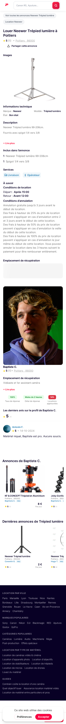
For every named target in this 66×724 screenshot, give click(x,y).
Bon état (13, 115)
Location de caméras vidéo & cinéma (21, 655)
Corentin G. (12, 561)
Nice (42, 598)
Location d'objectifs (42, 659)
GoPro (14, 627)
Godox (5, 627)
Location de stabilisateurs (15, 663)
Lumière (18, 639)
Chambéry (17, 611)
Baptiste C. (10, 366)
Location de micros (12, 668)
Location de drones (35, 668)
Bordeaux (7, 602)
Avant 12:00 (21, 195)
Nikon (22, 623)
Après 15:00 (21, 192)
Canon (13, 623)
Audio (27, 639)
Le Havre (27, 606)
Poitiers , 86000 (12, 498)
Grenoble (7, 606)
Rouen (17, 606)
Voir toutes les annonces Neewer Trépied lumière (29, 15)
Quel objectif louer (11, 688)
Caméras (7, 639)
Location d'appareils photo (16, 659)
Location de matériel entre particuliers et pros (26, 692)
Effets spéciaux (29, 643)
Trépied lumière (52, 111)
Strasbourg (26, 602)
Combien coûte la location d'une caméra (23, 684)
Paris (5, 598)
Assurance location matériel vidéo (41, 688)
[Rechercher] (55, 5)
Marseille (14, 598)
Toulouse (33, 598)
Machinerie (38, 639)
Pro (18, 501)
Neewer (17, 111)
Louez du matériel (11, 672)
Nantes (50, 598)
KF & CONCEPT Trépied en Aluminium (25, 495)
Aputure (57, 623)
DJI (28, 623)
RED (49, 623)
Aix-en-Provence (51, 606)
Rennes (52, 602)
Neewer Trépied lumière (17, 556)
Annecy (6, 611)
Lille (17, 602)
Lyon (23, 598)
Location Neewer (13, 22)
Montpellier (40, 602)
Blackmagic (39, 623)
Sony (5, 623)
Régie (49, 639)
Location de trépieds (42, 663)
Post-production (10, 643)
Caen (37, 606)
